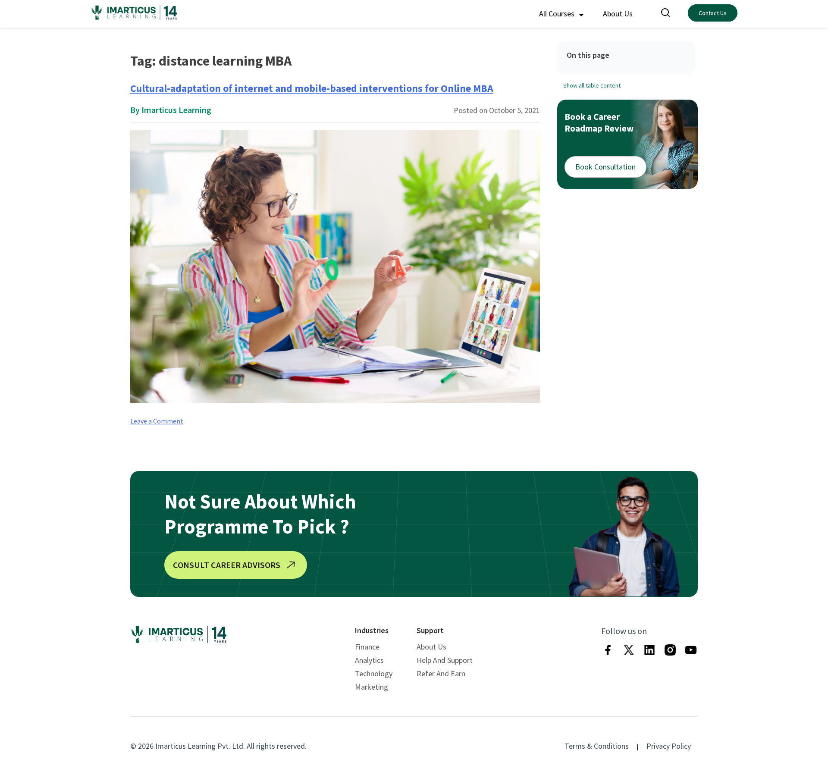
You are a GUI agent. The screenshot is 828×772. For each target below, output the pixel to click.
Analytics (369, 660)
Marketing (371, 687)
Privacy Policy (668, 746)
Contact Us (713, 13)
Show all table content (592, 85)
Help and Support (445, 660)
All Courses (557, 14)
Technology (373, 673)
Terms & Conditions (597, 746)
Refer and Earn (441, 673)
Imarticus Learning (176, 109)
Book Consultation (605, 167)
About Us (618, 14)
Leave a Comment (156, 421)
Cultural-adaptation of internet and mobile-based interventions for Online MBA (311, 88)
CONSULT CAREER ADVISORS (226, 564)
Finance (367, 647)
